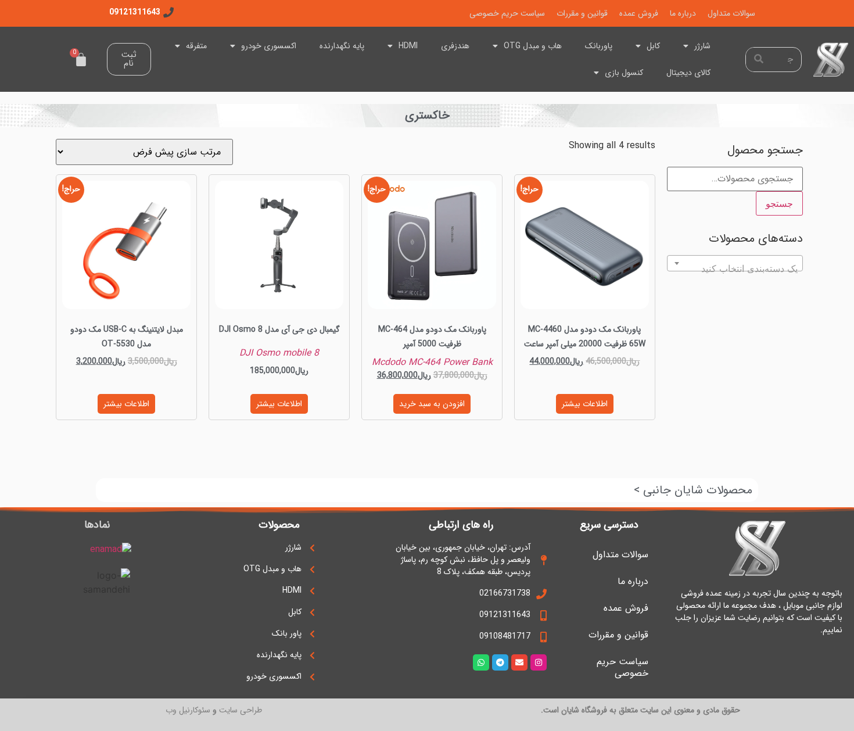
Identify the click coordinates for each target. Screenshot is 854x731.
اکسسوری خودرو (268, 46)
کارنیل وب (182, 710)
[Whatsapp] (481, 662)
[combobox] (735, 263)
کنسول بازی (624, 72)
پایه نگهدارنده (342, 46)
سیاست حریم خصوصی (507, 13)
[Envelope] (519, 662)
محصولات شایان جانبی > (693, 490)
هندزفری (455, 46)
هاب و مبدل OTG (533, 46)
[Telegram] (500, 662)
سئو (204, 710)
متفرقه (196, 46)
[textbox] (735, 268)
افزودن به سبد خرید (432, 403)
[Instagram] (538, 662)
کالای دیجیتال (688, 72)
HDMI (408, 46)
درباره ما (683, 13)
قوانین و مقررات (582, 13)
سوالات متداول (731, 13)
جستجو (779, 203)
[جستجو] (758, 59)
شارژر (702, 46)
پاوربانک (598, 46)
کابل (653, 46)
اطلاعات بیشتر (585, 403)
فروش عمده (638, 13)
